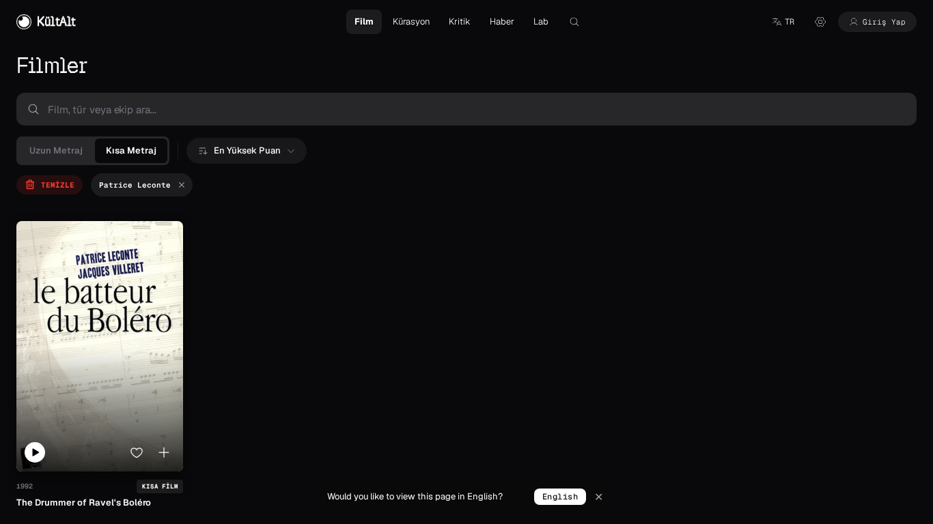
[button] (783, 22)
